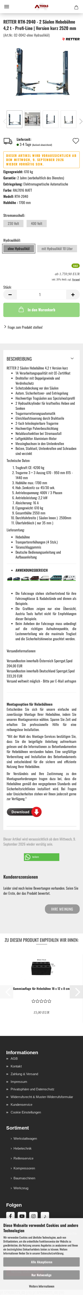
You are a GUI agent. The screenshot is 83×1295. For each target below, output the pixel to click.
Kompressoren (24, 1168)
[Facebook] (10, 1216)
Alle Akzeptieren (41, 1262)
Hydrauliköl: (12, 240)
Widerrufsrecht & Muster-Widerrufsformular (42, 1097)
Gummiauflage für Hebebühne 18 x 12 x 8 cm (41, 988)
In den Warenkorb (41, 309)
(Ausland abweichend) (42, 145)
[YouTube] (22, 1216)
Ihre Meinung (62, 909)
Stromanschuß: (14, 215)
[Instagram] (33, 1216)
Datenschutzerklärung (52, 1253)
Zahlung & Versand (24, 1074)
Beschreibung (19, 358)
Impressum (19, 1081)
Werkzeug (21, 1188)
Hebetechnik (23, 1148)
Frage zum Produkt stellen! (25, 327)
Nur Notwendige (41, 1275)
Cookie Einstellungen (26, 1112)
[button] (10, 294)
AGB (14, 1058)
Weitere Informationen (41, 1286)
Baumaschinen (24, 1178)
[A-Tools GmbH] (41, 6)
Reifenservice (23, 1158)
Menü (6, 6)
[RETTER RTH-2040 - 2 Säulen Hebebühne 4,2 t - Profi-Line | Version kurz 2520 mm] (41, 70)
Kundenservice (21, 1104)
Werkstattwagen (25, 1138)
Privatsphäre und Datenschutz (32, 1089)
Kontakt (16, 1066)
